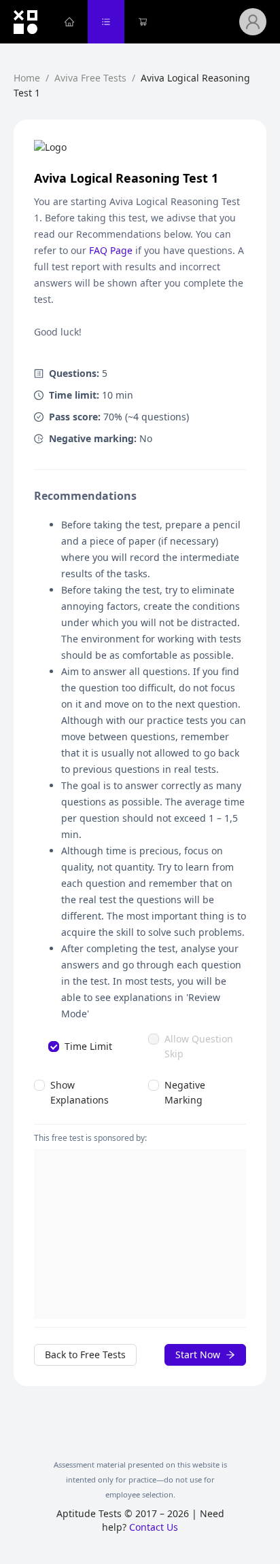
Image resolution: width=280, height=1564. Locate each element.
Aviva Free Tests (90, 77)
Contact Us (153, 1527)
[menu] (145, 21)
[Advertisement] (140, 1234)
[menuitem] (69, 21)
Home (27, 77)
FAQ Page (111, 250)
